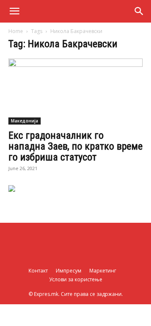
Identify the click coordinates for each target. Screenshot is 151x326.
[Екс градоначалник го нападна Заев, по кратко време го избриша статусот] (75, 92)
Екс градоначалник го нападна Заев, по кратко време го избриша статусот (75, 146)
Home (15, 31)
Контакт (38, 270)
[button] (14, 11)
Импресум (68, 270)
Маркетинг (102, 270)
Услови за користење (75, 279)
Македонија (24, 121)
